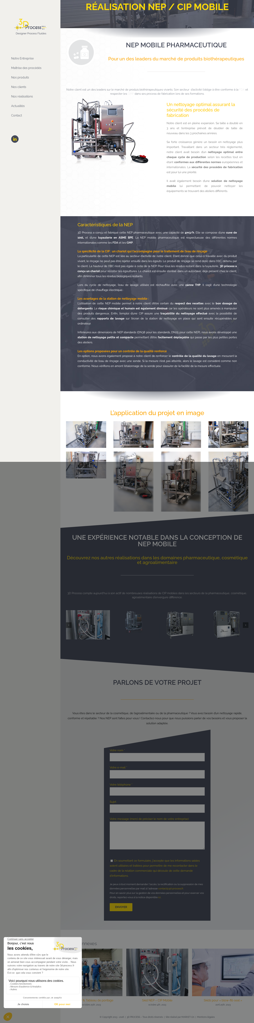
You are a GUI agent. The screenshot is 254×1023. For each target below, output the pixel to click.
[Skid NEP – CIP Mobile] (91, 944)
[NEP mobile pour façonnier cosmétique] (134, 612)
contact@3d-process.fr (170, 882)
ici (159, 891)
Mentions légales (206, 1015)
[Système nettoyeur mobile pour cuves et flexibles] (223, 944)
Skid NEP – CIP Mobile (91, 994)
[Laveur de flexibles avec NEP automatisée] (88, 612)
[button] (69, 622)
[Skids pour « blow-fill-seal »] (157, 944)
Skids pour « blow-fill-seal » (157, 994)
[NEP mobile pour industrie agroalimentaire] (180, 612)
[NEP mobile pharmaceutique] (226, 612)
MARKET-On (187, 1015)
